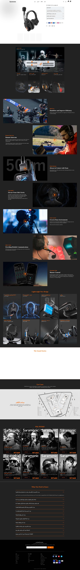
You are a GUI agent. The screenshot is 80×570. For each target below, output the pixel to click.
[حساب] (65, 1)
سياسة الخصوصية (27, 544)
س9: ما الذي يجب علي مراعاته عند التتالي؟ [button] (23, 526)
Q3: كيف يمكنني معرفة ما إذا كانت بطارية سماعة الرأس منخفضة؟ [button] (27, 503)
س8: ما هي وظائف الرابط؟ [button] (20, 522)
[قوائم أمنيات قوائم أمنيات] (67, 1)
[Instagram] (56, 556)
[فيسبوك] (46, 25)
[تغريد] (61, 556)
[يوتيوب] (59, 556)
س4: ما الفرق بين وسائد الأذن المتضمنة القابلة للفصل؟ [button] (25, 507)
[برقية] (52, 25)
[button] (40, 492)
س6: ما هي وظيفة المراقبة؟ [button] (21, 514)
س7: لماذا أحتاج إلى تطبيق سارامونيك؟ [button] (22, 518)
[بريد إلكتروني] (54, 25)
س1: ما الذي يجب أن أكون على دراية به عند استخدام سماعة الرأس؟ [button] (28, 492)
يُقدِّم (50, 547)
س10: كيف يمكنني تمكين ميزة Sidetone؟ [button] (23, 530)
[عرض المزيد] (12, 441)
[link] (40, 59)
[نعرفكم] (51, 25)
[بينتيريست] (49, 25)
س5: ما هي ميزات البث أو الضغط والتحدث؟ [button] (23, 511)
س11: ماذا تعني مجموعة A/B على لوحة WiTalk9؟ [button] (24, 534)
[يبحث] (63, 1)
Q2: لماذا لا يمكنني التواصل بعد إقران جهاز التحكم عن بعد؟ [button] (26, 499)
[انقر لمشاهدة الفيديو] (25, 111)
